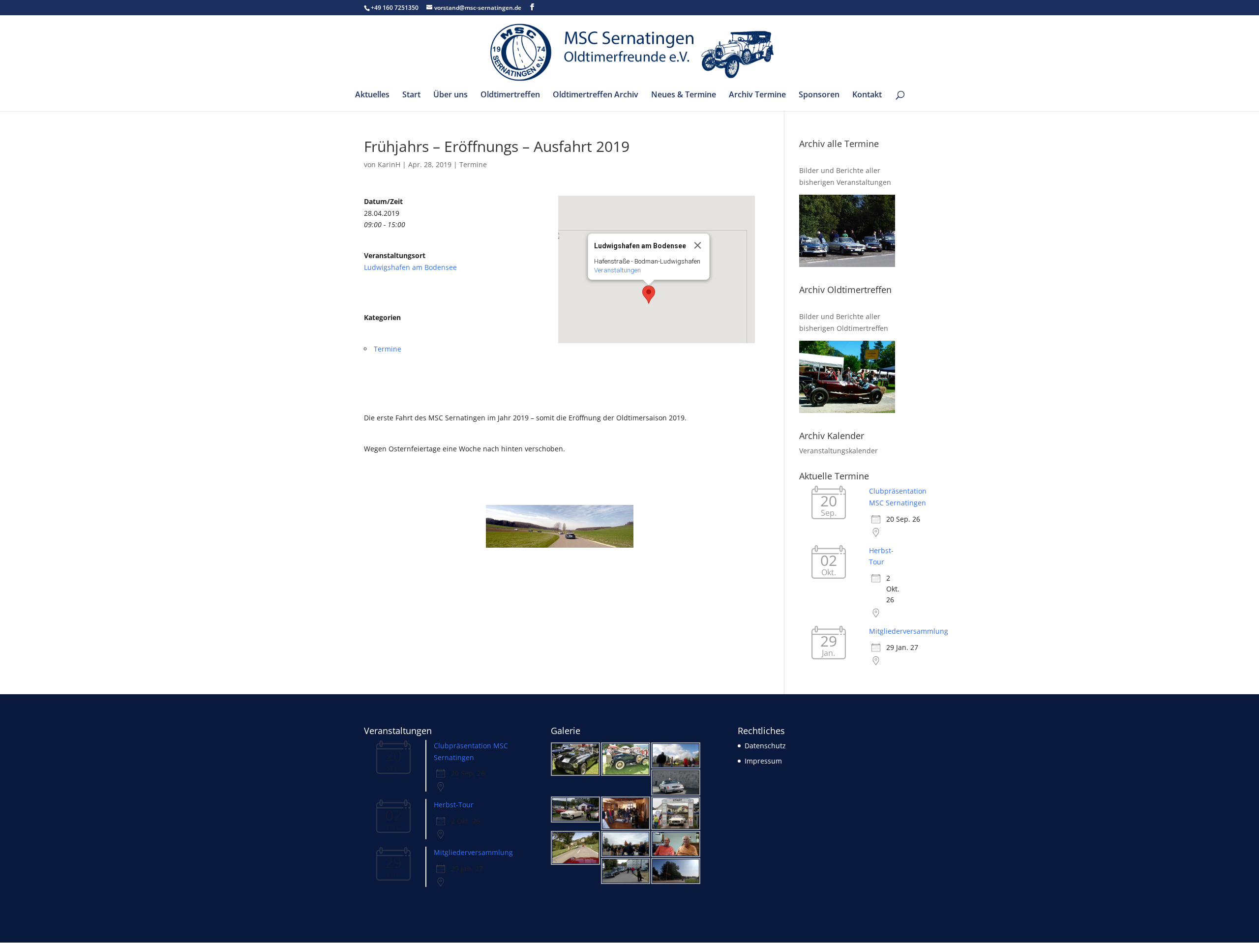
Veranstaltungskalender (838, 450)
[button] (648, 294)
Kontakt (867, 95)
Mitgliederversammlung (908, 631)
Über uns (450, 95)
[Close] (698, 245)
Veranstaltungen (617, 270)
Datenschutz (765, 745)
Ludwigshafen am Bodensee (410, 267)
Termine (473, 164)
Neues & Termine (683, 95)
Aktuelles (372, 95)
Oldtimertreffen (510, 95)
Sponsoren (819, 95)
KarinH (389, 164)
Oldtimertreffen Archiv (595, 95)
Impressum (763, 761)
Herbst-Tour (454, 804)
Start (411, 95)
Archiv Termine (757, 95)
